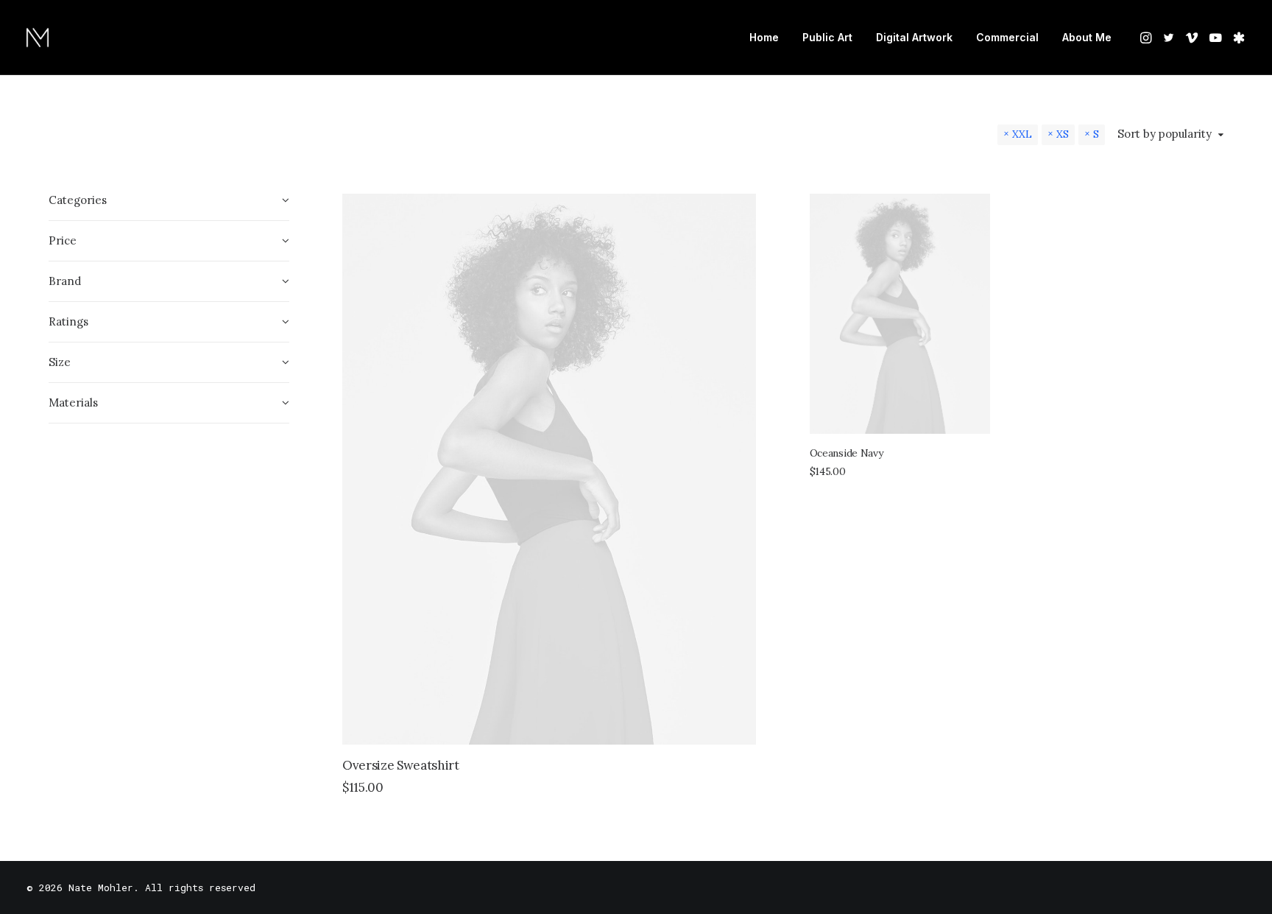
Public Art (827, 37)
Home (764, 37)
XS (1062, 134)
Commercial (1007, 37)
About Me (1087, 37)
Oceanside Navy (846, 453)
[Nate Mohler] (37, 38)
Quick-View (739, 211)
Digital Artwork (914, 37)
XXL (1022, 134)
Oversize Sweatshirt (400, 765)
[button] (1147, 37)
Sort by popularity (1164, 134)
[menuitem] (764, 37)
